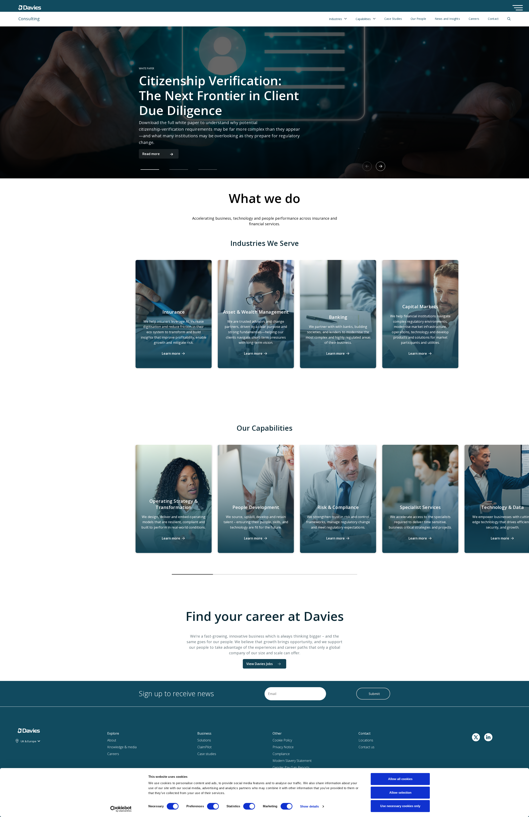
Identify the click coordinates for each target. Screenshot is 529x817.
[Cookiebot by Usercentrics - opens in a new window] (121, 809)
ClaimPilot (204, 747)
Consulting (29, 18)
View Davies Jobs (259, 664)
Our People (418, 18)
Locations (366, 740)
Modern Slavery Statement (292, 760)
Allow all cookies (400, 779)
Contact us (366, 747)
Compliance (281, 754)
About (111, 740)
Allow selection (400, 792)
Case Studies (393, 18)
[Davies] (30, 731)
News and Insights (447, 18)
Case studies (206, 754)
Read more (151, 154)
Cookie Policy (282, 740)
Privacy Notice (283, 747)
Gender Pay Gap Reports (291, 767)
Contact (493, 18)
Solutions (204, 740)
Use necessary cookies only (400, 806)
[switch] (213, 807)
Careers (474, 18)
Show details (309, 806)
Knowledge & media (122, 747)
